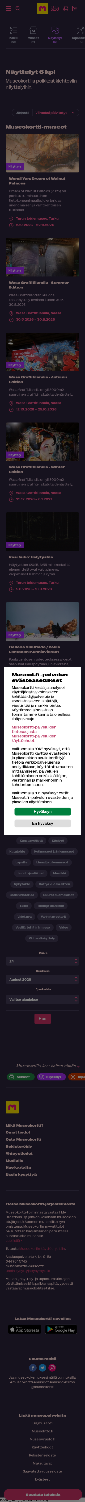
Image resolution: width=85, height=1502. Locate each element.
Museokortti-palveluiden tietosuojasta (34, 728)
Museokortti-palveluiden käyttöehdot (34, 737)
